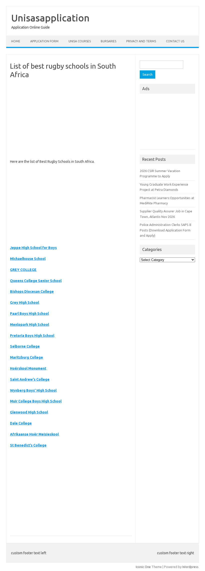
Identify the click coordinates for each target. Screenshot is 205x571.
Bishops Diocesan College (32, 292)
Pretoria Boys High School (32, 336)
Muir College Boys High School (36, 401)
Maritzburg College (26, 357)
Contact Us (175, 41)
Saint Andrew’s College (30, 379)
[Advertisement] (71, 119)
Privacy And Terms (141, 41)
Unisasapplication (50, 18)
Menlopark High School (29, 325)
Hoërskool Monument (28, 368)
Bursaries (108, 41)
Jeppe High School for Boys (33, 248)
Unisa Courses (79, 41)
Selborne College (25, 346)
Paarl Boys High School (29, 314)
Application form (44, 41)
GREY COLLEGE (23, 270)
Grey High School (24, 303)
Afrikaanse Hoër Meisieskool (34, 434)
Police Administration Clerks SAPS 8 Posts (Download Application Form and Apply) (165, 230)
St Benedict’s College (28, 445)
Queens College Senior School (36, 281)
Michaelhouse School (28, 259)
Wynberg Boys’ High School (33, 390)
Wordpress (190, 566)
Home (15, 41)
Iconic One (143, 566)
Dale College (21, 423)
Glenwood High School (29, 412)
